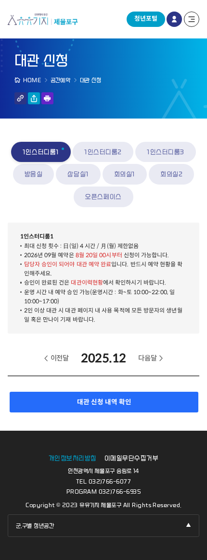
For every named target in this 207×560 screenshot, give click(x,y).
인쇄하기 (47, 98)
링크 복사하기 (20, 98)
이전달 (60, 358)
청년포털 (145, 19)
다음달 (147, 358)
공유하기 (34, 98)
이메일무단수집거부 (131, 458)
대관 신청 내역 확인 (104, 402)
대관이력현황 (87, 282)
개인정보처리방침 (73, 458)
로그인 (174, 19)
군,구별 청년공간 (35, 526)
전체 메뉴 (191, 19)
